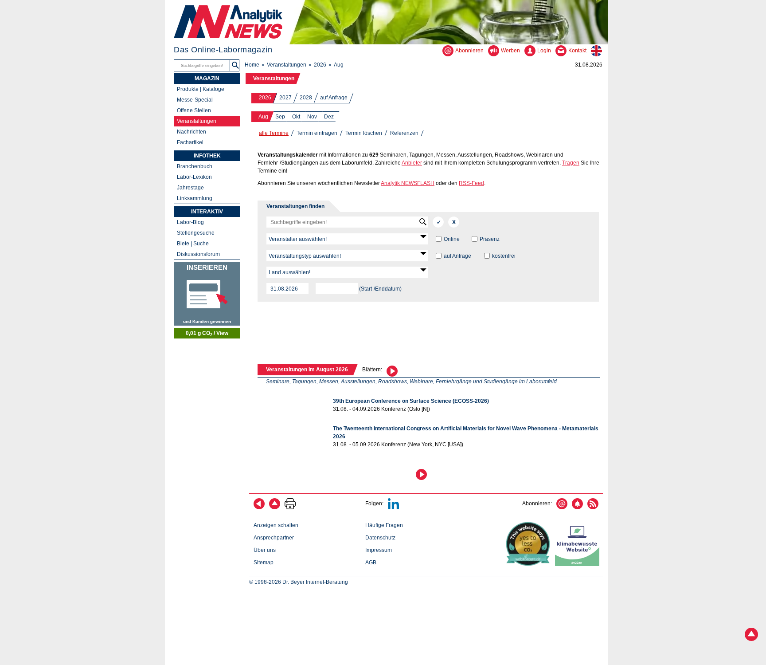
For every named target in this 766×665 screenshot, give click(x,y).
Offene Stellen (194, 110)
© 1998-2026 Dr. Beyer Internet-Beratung (298, 582)
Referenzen (404, 133)
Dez (329, 117)
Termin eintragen (317, 133)
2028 (306, 97)
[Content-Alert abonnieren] (577, 507)
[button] (392, 370)
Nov (312, 117)
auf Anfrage (334, 97)
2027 (285, 97)
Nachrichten (191, 132)
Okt (296, 117)
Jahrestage (190, 188)
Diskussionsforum (198, 254)
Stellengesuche (196, 233)
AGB (370, 562)
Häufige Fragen (384, 525)
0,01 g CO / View (207, 333)
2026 (320, 65)
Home (252, 65)
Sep (280, 117)
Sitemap (264, 562)
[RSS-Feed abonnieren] (592, 507)
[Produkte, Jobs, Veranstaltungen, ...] (207, 294)
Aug (339, 65)
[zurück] (259, 507)
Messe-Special (195, 100)
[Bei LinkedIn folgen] (393, 507)
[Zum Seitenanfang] (274, 507)
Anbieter (412, 163)
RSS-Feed (471, 183)
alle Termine (274, 133)
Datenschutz (380, 538)
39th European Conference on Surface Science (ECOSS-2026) (411, 401)
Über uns (265, 550)
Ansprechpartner (274, 538)
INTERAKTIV (207, 212)
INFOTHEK (207, 156)
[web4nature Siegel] (530, 564)
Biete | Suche (193, 243)
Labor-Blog (190, 222)
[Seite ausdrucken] (290, 507)
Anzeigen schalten (276, 525)
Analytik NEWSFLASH (407, 183)
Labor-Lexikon (194, 177)
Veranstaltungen (286, 65)
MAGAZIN (207, 78)
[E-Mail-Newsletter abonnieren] (561, 507)
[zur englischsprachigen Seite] (599, 50)
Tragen (570, 163)
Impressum (378, 550)
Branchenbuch (194, 166)
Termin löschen (363, 133)
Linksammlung (194, 198)
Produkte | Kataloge (200, 89)
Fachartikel (190, 142)
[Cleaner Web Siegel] (579, 564)
